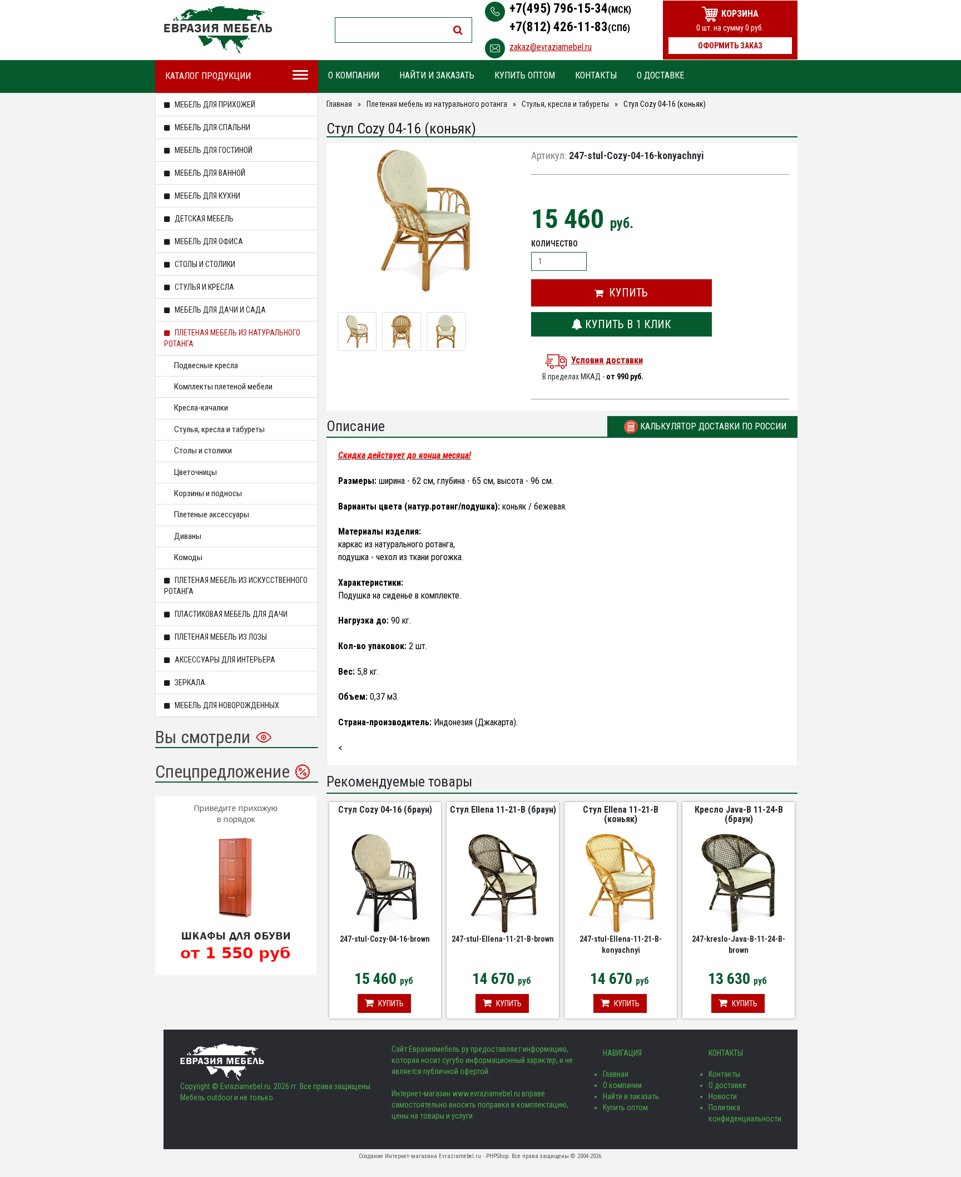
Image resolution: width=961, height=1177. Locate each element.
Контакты (596, 75)
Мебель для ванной (209, 173)
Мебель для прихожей (214, 104)
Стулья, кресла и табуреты (219, 429)
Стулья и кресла (203, 287)
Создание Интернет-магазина (398, 1156)
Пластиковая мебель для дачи (230, 614)
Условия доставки (607, 360)
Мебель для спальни (211, 127)
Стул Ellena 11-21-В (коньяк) (620, 814)
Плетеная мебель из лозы (220, 636)
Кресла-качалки (201, 408)
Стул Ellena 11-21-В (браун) (503, 809)
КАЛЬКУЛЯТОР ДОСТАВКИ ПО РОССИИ (712, 426)
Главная (339, 104)
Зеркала (189, 682)
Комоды (188, 557)
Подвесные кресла (206, 365)
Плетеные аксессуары (211, 515)
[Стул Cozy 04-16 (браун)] (385, 882)
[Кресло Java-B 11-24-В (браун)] (738, 882)
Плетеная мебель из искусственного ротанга (236, 586)
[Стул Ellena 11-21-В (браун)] (503, 882)
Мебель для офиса (208, 241)
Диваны (187, 536)
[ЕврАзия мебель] (218, 30)
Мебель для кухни (206, 195)
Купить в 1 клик (626, 324)
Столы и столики (204, 264)
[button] (621, 292)
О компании (353, 75)
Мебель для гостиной (212, 150)
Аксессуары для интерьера (224, 659)
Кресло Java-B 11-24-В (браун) (739, 814)
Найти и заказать (436, 75)
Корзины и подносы (208, 493)
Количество (554, 243)
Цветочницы (195, 472)
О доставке (660, 75)
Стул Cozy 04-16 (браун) (385, 809)
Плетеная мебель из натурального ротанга (232, 338)
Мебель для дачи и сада (219, 309)
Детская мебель (203, 218)
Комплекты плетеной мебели (223, 387)
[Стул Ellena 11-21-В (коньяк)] (621, 882)
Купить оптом (524, 75)
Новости (723, 1096)
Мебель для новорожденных (226, 705)
